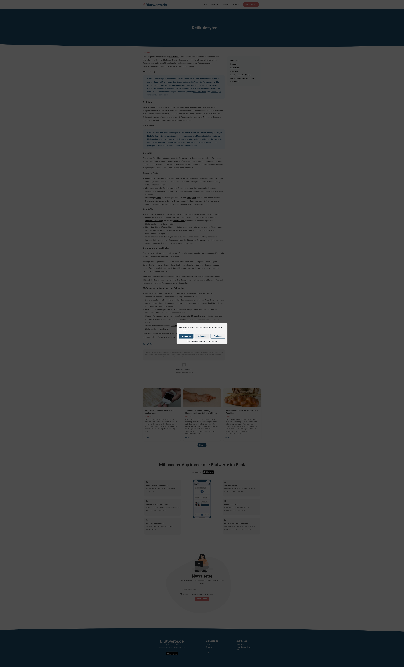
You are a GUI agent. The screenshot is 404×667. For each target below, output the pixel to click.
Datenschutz (203, 341)
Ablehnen (202, 336)
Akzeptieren (186, 336)
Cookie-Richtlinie (192, 341)
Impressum (213, 341)
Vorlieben (218, 336)
